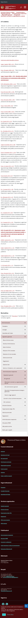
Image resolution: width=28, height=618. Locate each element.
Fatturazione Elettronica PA (6, 549)
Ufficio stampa (4, 523)
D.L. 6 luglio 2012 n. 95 (6, 121)
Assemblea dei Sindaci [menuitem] (7, 333)
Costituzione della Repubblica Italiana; (10, 60)
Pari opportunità (4, 458)
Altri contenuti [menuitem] (7, 402)
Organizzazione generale (6, 465)
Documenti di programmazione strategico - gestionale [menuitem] (15, 390)
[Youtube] (3, 604)
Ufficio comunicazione (5, 520)
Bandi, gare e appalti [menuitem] (7, 430)
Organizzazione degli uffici (6, 513)
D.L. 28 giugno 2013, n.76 (7, 197)
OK (4, 614)
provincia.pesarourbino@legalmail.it (10, 577)
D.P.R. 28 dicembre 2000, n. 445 (8, 84)
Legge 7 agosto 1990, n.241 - (8, 64)
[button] (25, 322)
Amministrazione (20, 12)
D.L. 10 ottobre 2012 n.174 (7, 131)
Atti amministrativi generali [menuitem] (11, 387)
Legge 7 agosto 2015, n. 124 (7, 248)
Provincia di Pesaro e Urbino (11, 7)
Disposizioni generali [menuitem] (8, 375)
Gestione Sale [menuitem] (6, 364)
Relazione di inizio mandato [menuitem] (9, 354)
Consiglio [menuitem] (4, 330)
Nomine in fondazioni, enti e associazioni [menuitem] (12, 368)
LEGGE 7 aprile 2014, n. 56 (7, 240)
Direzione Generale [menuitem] (6, 405)
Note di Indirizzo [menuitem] (7, 347)
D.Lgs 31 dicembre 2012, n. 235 (8, 152)
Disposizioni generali (7, 15)
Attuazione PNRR (4, 538)
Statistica (3, 472)
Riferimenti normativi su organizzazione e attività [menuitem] (14, 382)
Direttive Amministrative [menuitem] (9, 344)
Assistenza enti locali (5, 455)
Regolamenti (3, 516)
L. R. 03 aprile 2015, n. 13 (7, 265)
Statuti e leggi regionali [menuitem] (10, 395)
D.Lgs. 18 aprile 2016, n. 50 (7, 273)
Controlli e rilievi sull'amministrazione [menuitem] (12, 398)
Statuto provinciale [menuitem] (7, 357)
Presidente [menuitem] (5, 326)
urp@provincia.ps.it (10, 576)
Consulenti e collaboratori (6, 542)
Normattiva (15, 316)
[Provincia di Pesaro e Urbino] (2, 7)
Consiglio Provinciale (5, 491)
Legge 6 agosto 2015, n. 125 (7, 256)
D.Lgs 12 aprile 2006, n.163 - (8, 111)
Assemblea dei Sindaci (5, 494)
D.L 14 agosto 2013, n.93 (7, 212)
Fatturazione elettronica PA (6, 591)
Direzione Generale (5, 509)
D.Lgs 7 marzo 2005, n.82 (7, 106)
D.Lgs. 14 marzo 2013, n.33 (7, 166)
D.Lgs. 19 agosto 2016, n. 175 (8, 306)
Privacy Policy (10, 614)
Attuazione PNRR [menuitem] (6, 423)
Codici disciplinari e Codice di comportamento (10, 545)
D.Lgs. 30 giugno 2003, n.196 (8, 100)
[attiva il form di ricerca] (21, 7)
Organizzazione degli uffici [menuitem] (8, 409)
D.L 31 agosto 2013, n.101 (7, 222)
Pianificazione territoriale (6, 462)
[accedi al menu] (25, 7)
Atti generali (17, 15)
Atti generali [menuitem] (7, 378)
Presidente (3, 487)
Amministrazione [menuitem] (6, 323)
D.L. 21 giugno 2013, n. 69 (7, 189)
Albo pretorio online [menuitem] (7, 426)
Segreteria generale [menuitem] (7, 337)
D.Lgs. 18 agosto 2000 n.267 (7, 70)
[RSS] (7, 604)
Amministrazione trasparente (19, 13)
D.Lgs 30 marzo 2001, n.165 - (8, 92)
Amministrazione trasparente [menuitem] (10, 371)
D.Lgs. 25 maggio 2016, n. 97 (7, 290)
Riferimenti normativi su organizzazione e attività (13, 16)
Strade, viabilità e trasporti (6, 476)
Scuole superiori (4, 469)
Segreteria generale (5, 13)
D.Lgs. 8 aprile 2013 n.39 (7, 176)
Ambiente (3, 451)
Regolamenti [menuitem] (6, 361)
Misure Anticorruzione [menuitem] (8, 340)
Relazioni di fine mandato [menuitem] (9, 350)
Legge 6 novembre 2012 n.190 (8, 145)
